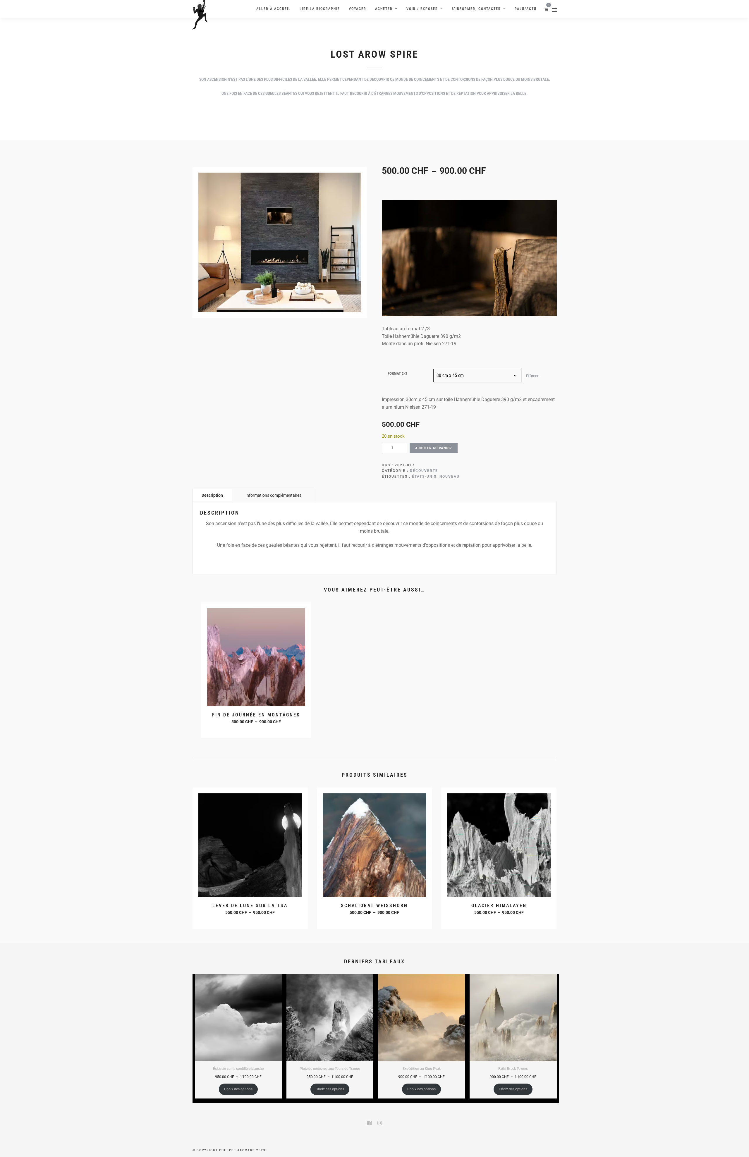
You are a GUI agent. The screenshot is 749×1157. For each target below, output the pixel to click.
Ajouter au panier (433, 448)
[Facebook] (369, 1123)
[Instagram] (379, 1123)
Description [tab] (212, 495)
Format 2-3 (397, 373)
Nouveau (449, 477)
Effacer (532, 376)
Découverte (424, 471)
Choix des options (257, 730)
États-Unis (424, 477)
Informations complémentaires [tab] (273, 495)
